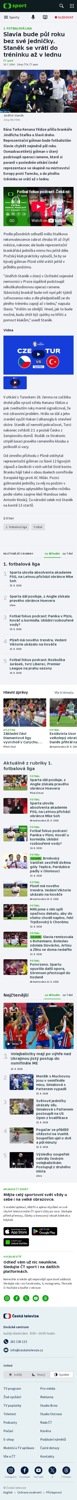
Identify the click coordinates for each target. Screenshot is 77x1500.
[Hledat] (61, 6)
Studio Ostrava (51, 1414)
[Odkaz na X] (26, 1298)
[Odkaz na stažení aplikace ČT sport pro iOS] (16, 1231)
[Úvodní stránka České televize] (21, 1316)
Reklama (46, 1397)
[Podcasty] (33, 17)
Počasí (8, 1431)
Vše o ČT (9, 1456)
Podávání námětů (53, 1439)
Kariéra (45, 1431)
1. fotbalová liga (17, 28)
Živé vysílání (12, 1397)
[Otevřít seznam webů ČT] (72, 6)
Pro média (47, 1388)
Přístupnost (54, 1492)
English (8, 1492)
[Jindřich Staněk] (38, 91)
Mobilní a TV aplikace (18, 1448)
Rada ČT (46, 1422)
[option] (15, 1375)
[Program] (45, 17)
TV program (12, 1388)
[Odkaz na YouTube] (35, 1298)
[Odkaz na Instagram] (6, 1298)
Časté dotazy (49, 1448)
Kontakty (47, 1456)
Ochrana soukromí (29, 1492)
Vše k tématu (64, 692)
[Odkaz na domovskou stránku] (21, 5)
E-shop (8, 1439)
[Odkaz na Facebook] (16, 1298)
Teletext (9, 1414)
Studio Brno (49, 1405)
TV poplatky (12, 1405)
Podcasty (10, 1422)
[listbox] (38, 1374)
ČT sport (8, 60)
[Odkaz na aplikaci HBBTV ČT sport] (16, 1242)
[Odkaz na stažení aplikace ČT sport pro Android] (44, 1231)
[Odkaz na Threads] (45, 1298)
